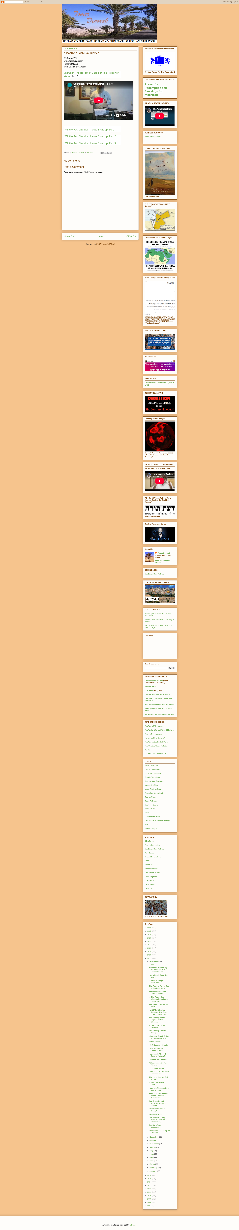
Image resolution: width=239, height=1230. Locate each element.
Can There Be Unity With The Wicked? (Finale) (157, 1103)
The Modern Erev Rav (154, 681)
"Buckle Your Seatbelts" (159, 1059)
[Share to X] (105, 153)
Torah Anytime (151, 877)
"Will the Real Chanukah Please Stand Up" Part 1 (90, 129)
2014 (149, 1182)
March (152, 1164)
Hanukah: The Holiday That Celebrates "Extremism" (158, 1096)
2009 (149, 1199)
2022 (149, 941)
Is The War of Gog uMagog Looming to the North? (158, 999)
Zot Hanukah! (155, 1042)
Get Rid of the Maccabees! (155, 1126)
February (153, 1167)
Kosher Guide (150, 797)
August (152, 1147)
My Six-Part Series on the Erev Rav (159, 714)
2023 (149, 938)
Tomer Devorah (164, 553)
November (154, 1137)
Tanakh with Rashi (152, 817)
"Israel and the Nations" (155, 738)
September (154, 1144)
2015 (149, 1179)
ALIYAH (148, 750)
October (153, 1140)
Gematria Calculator (153, 773)
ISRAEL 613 (149, 841)
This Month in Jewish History (157, 821)
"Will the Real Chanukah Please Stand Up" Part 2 (90, 136)
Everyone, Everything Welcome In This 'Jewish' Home (158, 970)
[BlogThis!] (103, 153)
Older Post (131, 236)
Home (101, 236)
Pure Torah (149, 853)
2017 (149, 958)
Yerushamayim (151, 828)
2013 (149, 1185)
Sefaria (147, 813)
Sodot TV (148, 865)
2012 (149, 1189)
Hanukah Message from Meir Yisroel (159, 1089)
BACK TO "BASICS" (153, 137)
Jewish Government (153, 734)
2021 (149, 945)
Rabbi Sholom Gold (153, 857)
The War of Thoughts (154, 726)
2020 (149, 948)
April (151, 1161)
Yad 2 (147, 825)
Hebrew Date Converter (154, 781)
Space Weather (151, 869)
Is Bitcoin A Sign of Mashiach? (157, 982)
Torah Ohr (149, 888)
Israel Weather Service (154, 789)
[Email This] (101, 153)
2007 (149, 1206)
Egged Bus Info (151, 765)
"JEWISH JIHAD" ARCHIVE (156, 754)
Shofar (147, 861)
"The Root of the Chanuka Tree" (156, 1049)
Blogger (133, 1224)
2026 (149, 928)
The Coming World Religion (156, 746)
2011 (149, 1192)
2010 (149, 1196)
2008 (149, 1202)
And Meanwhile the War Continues (159, 704)
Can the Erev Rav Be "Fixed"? (157, 695)
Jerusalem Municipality (154, 793)
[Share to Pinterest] (110, 153)
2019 (149, 952)
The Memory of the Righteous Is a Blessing (157, 1020)
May (151, 1157)
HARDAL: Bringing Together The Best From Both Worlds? (158, 1012)
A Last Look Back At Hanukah (157, 1026)
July (151, 1151)
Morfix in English (152, 805)
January (153, 1171)
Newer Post (69, 236)
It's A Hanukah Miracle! (158, 1045)
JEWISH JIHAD (151, 687)
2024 (149, 934)
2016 (149, 1175)
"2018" (152, 964)
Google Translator (152, 777)
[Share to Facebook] (108, 153)
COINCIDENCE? (155, 1114)
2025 (149, 931)
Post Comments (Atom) (105, 243)
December (153, 961)
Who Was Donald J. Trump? (157, 1110)
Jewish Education (152, 845)
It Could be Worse (156, 1068)
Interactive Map (151, 785)
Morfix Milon (150, 809)
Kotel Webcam (151, 801)
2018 (149, 955)
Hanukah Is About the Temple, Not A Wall (158, 1055)
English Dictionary (152, 769)
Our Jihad (149, 691)
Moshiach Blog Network (155, 574)
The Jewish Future (152, 873)
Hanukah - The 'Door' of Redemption (159, 1073)
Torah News (150, 884)
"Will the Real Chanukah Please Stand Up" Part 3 (90, 143)
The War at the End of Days (156, 742)
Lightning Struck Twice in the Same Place (159, 1037)
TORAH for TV (150, 880)
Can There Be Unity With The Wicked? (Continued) (157, 1120)
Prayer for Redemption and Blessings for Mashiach (156, 90)
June (151, 1154)
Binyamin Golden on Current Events (157, 993)
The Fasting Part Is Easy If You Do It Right (159, 987)
